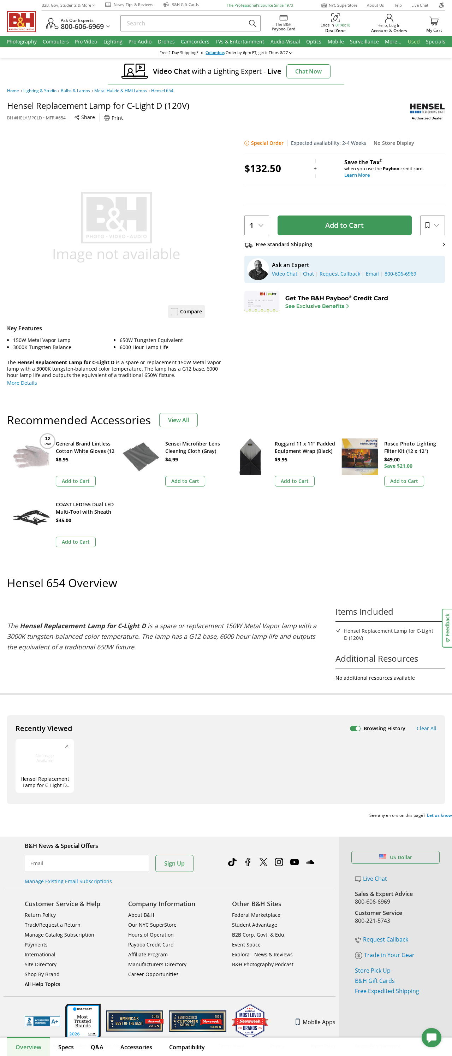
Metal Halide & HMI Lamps (120, 91)
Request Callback (385, 939)
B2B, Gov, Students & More (66, 5)
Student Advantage (254, 924)
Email (36, 863)
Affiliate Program (148, 954)
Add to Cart (344, 225)
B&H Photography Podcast (262, 964)
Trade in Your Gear (389, 955)
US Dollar (401, 857)
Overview (28, 1047)
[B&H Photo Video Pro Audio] (24, 21)
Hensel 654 (162, 91)
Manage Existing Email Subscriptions (68, 881)
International (40, 954)
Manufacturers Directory (157, 964)
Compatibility (187, 1047)
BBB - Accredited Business (42, 1021)
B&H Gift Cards (375, 981)
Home (13, 91)
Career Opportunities (153, 974)
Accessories (136, 1047)
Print (117, 117)
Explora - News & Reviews (262, 954)
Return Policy (40, 915)
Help (397, 5)
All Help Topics (42, 984)
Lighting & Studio (39, 91)
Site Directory (40, 964)
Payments (36, 944)
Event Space (246, 944)
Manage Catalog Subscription (59, 934)
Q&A (97, 1047)
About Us (375, 5)
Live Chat (419, 5)
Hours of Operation (151, 934)
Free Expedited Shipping (387, 991)
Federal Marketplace (256, 915)
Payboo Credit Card (151, 944)
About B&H (141, 915)
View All (178, 420)
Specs (66, 1047)
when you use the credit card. (384, 168)
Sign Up (174, 863)
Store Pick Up (373, 970)
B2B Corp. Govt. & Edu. (259, 934)
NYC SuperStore (343, 5)
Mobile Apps (319, 1022)
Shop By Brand (42, 974)
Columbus (215, 52)
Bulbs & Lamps (75, 91)
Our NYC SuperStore (152, 924)
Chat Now (308, 71)
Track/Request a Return (53, 924)
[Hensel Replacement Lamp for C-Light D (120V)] (116, 227)
